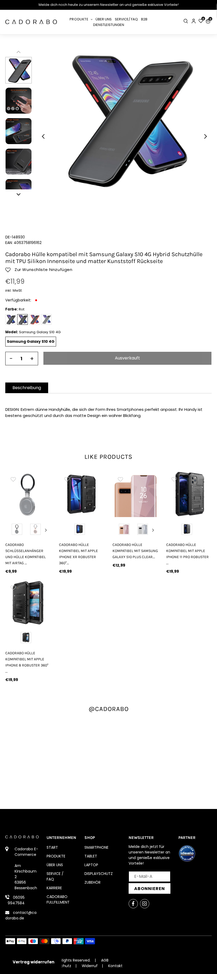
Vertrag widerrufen (33, 962)
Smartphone (96, 847)
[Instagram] (144, 903)
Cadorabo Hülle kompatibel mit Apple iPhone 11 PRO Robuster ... (187, 553)
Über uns (55, 865)
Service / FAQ (55, 876)
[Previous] (44, 136)
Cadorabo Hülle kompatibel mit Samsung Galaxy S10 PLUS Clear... (135, 550)
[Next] (205, 136)
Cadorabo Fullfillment (58, 899)
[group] (28, 494)
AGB (104, 960)
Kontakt (115, 965)
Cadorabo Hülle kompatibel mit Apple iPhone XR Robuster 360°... (78, 553)
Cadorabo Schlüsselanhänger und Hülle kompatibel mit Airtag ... (25, 553)
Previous (10, 530)
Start (52, 847)
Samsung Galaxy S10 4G (31, 341)
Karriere (54, 888)
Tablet (90, 856)
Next (46, 530)
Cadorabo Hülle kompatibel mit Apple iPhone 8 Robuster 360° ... (26, 662)
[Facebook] (133, 903)
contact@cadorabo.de (21, 915)
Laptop (91, 865)
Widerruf (90, 965)
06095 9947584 (16, 900)
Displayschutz (98, 873)
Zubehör (92, 882)
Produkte (56, 856)
